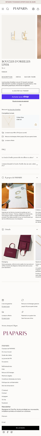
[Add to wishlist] (20, 105)
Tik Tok (4, 399)
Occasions (5, 362)
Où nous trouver (7, 352)
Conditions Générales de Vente (11, 379)
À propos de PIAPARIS (13, 177)
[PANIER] (38, 9)
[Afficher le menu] (3, 9)
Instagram (5, 396)
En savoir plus (6, 306)
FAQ (3, 369)
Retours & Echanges (8, 372)
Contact (4, 393)
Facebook (5, 403)
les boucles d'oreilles (14, 109)
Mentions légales (7, 376)
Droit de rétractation (8, 385)
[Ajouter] (36, 124)
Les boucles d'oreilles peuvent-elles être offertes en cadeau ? (18, 157)
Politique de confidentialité (10, 382)
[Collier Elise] (8, 121)
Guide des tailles (7, 355)
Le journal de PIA (7, 358)
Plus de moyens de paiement (20, 101)
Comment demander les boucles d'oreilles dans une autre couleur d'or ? (19, 165)
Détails (7, 229)
